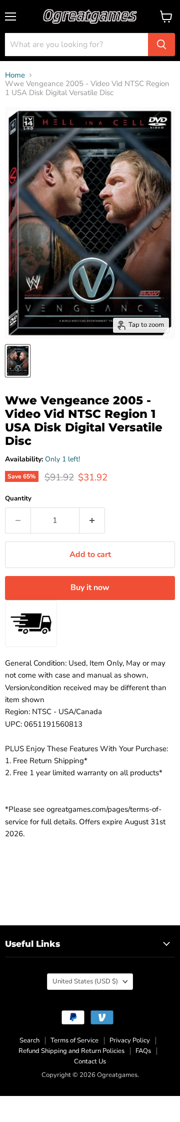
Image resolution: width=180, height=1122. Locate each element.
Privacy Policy (130, 1040)
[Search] (161, 44)
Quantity (18, 498)
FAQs (143, 1050)
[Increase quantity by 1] (92, 520)
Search (30, 1040)
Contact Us (90, 1061)
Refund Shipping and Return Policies (71, 1050)
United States (85, 981)
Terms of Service (74, 1040)
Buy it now (90, 587)
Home (15, 75)
